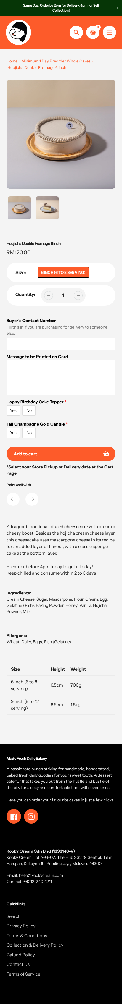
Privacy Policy (21, 926)
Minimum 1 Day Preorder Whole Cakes (55, 61)
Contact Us (18, 964)
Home (12, 61)
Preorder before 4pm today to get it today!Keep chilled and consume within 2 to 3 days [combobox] (51, 570)
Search (14, 916)
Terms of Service (23, 974)
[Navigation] (109, 32)
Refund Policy (21, 955)
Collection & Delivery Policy (35, 945)
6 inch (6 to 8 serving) (63, 272)
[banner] (61, 623)
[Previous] (13, 499)
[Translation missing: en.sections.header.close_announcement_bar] (118, 8)
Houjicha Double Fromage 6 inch (36, 67)
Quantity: (25, 294)
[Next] (31, 499)
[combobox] (61, 623)
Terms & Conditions (27, 935)
